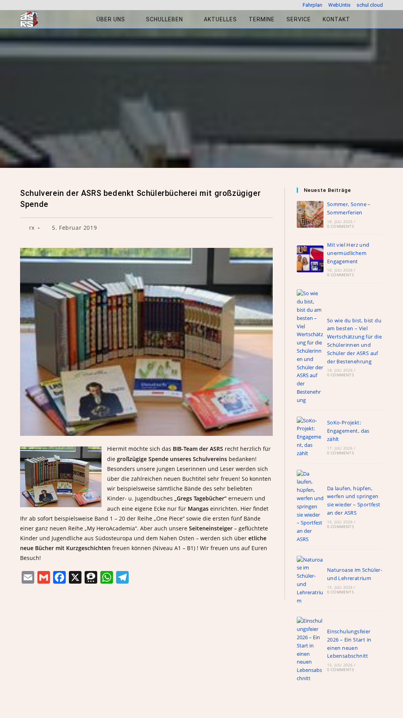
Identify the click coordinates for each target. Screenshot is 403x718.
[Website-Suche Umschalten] (364, 19)
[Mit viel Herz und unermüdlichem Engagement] (310, 259)
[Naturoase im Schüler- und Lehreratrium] (310, 580)
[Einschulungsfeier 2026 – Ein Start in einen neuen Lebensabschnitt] (310, 649)
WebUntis (339, 5)
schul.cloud (370, 5)
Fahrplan (312, 5)
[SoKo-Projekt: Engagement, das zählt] (310, 437)
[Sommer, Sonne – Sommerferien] (310, 214)
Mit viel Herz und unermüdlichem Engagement (348, 253)
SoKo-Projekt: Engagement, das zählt (348, 431)
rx (32, 227)
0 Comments (340, 226)
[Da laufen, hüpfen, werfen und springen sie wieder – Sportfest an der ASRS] (310, 506)
